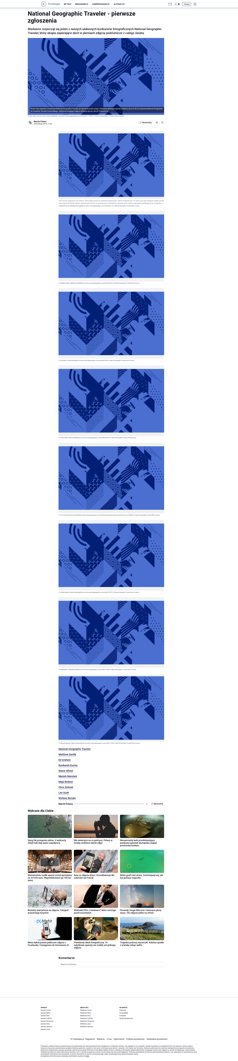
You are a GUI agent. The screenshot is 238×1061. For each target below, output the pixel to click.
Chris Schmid (66, 787)
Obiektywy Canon (86, 1010)
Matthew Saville (67, 754)
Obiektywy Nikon (85, 1013)
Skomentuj (147, 122)
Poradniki (122, 1016)
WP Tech (67, 4)
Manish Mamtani (68, 776)
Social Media (123, 1013)
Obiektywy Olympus (86, 1026)
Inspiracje (122, 1010)
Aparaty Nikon (45, 1013)
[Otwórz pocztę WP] (170, 4)
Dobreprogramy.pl (101, 4)
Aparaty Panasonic (47, 1021)
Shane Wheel (66, 770)
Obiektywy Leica (85, 1024)
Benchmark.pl (81, 4)
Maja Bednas (66, 781)
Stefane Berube (67, 798)
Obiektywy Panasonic (87, 1021)
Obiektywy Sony (85, 1016)
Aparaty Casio (45, 1029)
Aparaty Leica (45, 1024)
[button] (177, 4)
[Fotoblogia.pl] (56, 4)
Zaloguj (187, 4)
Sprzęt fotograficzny (126, 1018)
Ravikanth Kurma (68, 765)
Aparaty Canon (46, 1010)
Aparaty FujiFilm (46, 1018)
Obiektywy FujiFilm (86, 1018)
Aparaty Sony (45, 1016)
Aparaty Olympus (46, 1026)
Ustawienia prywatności (156, 1039)
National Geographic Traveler (75, 748)
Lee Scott (64, 792)
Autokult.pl (119, 4)
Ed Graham (65, 759)
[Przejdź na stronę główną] (43, 6)
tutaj (87, 1056)
